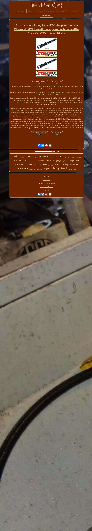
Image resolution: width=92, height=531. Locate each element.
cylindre (65, 161)
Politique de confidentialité (46, 183)
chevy (55, 168)
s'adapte (72, 161)
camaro (21, 157)
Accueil (46, 176)
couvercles (54, 157)
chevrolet (20, 164)
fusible (73, 157)
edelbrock (32, 164)
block (64, 168)
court (34, 161)
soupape (79, 157)
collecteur (42, 165)
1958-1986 (67, 157)
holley (65, 164)
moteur (50, 160)
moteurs (74, 164)
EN (45, 190)
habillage (39, 169)
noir (77, 161)
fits (15, 161)
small (75, 169)
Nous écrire (46, 180)
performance (50, 165)
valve (57, 164)
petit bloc (32, 169)
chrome (35, 157)
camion (70, 169)
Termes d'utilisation (46, 187)
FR (48, 190)
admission (23, 160)
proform (47, 169)
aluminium (22, 168)
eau (30, 161)
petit (15, 156)
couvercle (41, 161)
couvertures (44, 157)
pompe (58, 161)
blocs (61, 157)
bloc (28, 156)
